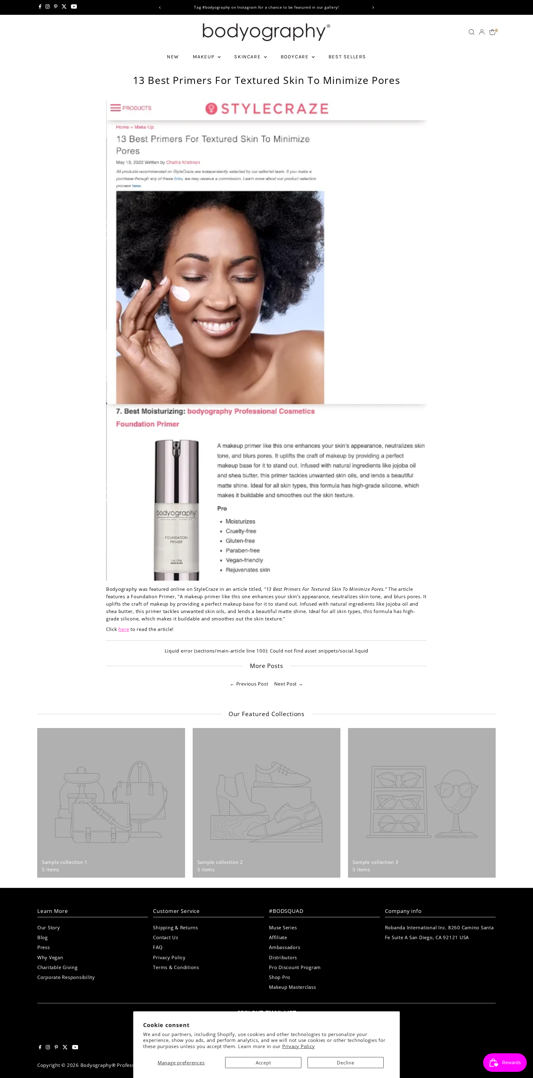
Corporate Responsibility (66, 977)
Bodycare (295, 57)
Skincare (248, 57)
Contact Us (165, 937)
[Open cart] (492, 32)
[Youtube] (74, 7)
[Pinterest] (55, 7)
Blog (42, 937)
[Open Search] (471, 32)
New (173, 57)
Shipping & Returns (175, 927)
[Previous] (160, 8)
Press (43, 947)
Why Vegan (50, 957)
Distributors (283, 957)
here (123, 629)
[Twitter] (64, 7)
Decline (345, 1062)
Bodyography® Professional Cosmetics (126, 1065)
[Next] (373, 8)
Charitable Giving (57, 967)
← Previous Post (249, 684)
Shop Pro (279, 977)
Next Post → (288, 684)
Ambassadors (284, 947)
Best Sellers (347, 57)
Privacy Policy (298, 1046)
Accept (263, 1062)
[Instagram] (47, 7)
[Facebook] (40, 7)
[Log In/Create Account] (482, 32)
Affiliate (278, 937)
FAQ (158, 947)
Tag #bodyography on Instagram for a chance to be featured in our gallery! (167, 7)
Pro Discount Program (295, 967)
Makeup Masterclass (292, 987)
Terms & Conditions (176, 967)
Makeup (204, 57)
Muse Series (283, 927)
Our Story (48, 927)
